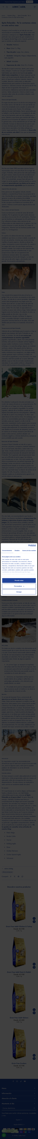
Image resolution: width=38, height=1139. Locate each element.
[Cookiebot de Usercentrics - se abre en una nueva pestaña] (28, 546)
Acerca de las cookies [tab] (29, 550)
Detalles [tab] (17, 550)
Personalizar (18, 586)
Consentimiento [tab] (7, 550)
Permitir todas (19, 580)
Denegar (19, 592)
